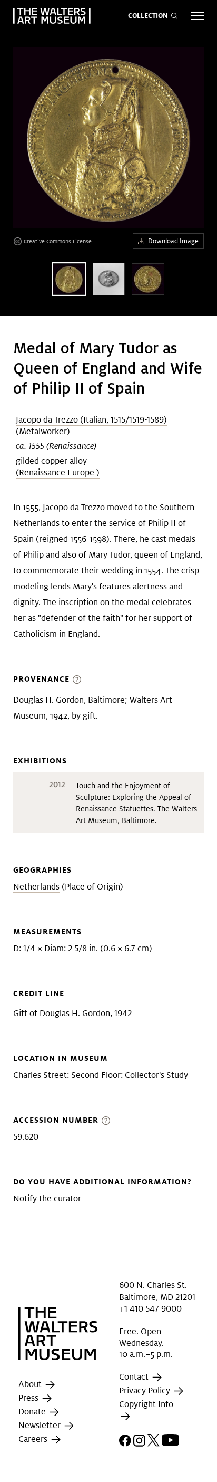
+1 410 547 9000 (150, 1308)
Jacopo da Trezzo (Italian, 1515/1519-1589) (91, 419)
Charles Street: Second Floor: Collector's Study (100, 1075)
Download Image (173, 240)
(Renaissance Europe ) (58, 472)
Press (29, 1398)
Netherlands (36, 886)
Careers (34, 1439)
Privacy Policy (145, 1390)
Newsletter (40, 1425)
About (31, 1384)
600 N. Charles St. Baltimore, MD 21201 (157, 1290)
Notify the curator (47, 1198)
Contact (135, 1376)
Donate (33, 1412)
